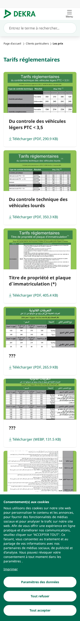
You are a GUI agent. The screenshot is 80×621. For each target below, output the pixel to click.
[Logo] (21, 14)
